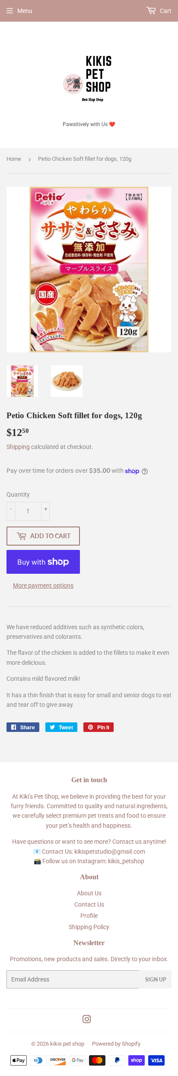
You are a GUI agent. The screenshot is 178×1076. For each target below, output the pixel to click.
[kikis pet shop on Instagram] (87, 1020)
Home (13, 159)
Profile (89, 915)
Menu (24, 10)
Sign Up (155, 979)
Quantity (18, 494)
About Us (89, 893)
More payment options (43, 585)
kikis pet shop (67, 1043)
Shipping (18, 446)
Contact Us (89, 904)
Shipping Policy (89, 926)
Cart (165, 10)
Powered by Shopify (116, 1043)
